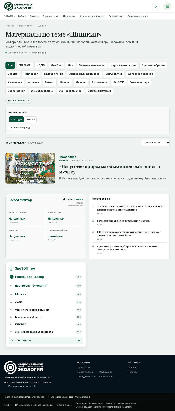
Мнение (81, 82)
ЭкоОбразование (42, 90)
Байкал (22, 16)
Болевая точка (51, 16)
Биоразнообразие (153, 65)
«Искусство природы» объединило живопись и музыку (109, 169)
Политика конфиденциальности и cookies (24, 397)
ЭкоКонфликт (116, 16)
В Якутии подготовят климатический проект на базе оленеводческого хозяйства (129, 233)
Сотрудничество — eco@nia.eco (95, 376)
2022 (31, 119)
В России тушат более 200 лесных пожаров (123, 221)
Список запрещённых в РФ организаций (70, 397)
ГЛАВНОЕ (25, 65)
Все (10, 65)
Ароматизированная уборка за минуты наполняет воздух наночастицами (127, 248)
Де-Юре (56, 65)
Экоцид (13, 73)
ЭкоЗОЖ (118, 82)
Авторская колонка (140, 73)
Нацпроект (69, 16)
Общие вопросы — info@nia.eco (94, 371)
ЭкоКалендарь (139, 82)
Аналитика (15, 82)
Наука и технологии (123, 65)
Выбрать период (20, 127)
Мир (70, 65)
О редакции (83, 367)
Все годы (16, 119)
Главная (10, 25)
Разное (65, 82)
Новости (132, 371)
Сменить (78, 199)
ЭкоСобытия (114, 73)
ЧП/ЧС (41, 65)
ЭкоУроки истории (138, 16)
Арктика (34, 16)
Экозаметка (99, 82)
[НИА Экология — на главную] (18, 6)
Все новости (26, 25)
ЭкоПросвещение (70, 90)
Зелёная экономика (91, 65)
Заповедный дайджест (92, 16)
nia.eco (68, 405)
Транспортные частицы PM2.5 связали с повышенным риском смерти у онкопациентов (130, 208)
